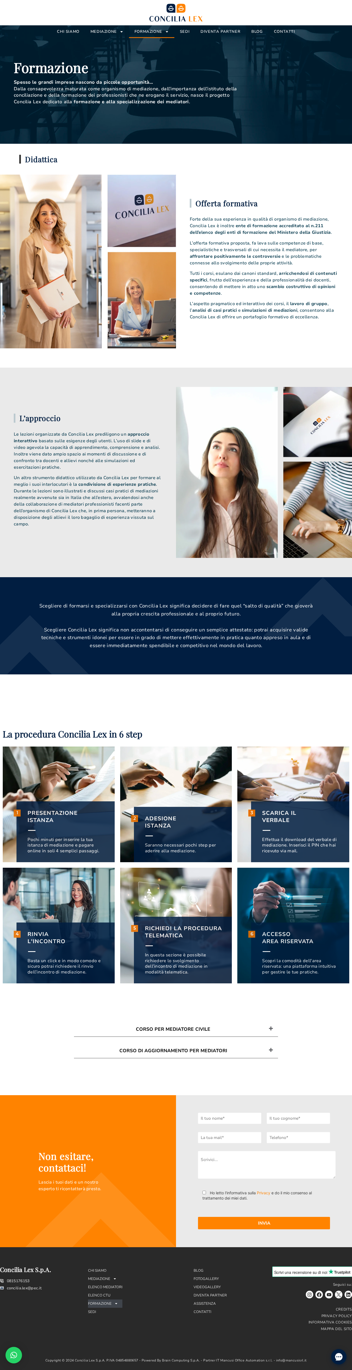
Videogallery (207, 1287)
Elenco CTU (99, 1295)
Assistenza (205, 1303)
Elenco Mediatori (105, 1287)
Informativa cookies (330, 1322)
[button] (14, 1355)
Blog (257, 31)
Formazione (148, 31)
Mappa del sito (336, 1328)
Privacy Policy (336, 1316)
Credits (344, 1309)
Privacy (263, 1192)
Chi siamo (68, 31)
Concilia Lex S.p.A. (25, 1269)
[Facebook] (319, 1294)
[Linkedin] (348, 1294)
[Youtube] (328, 1294)
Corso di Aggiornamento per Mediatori (173, 1051)
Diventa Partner (220, 31)
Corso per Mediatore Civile (173, 1029)
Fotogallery (206, 1278)
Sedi (184, 31)
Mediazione (103, 31)
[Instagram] (309, 1294)
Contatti (284, 31)
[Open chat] (338, 1356)
